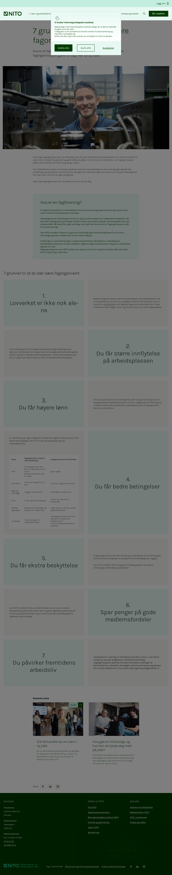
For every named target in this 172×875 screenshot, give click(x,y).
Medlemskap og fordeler (127, 13)
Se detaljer (108, 48)
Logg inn (160, 3)
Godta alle (63, 48)
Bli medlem (158, 13)
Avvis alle (86, 48)
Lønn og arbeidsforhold (42, 13)
